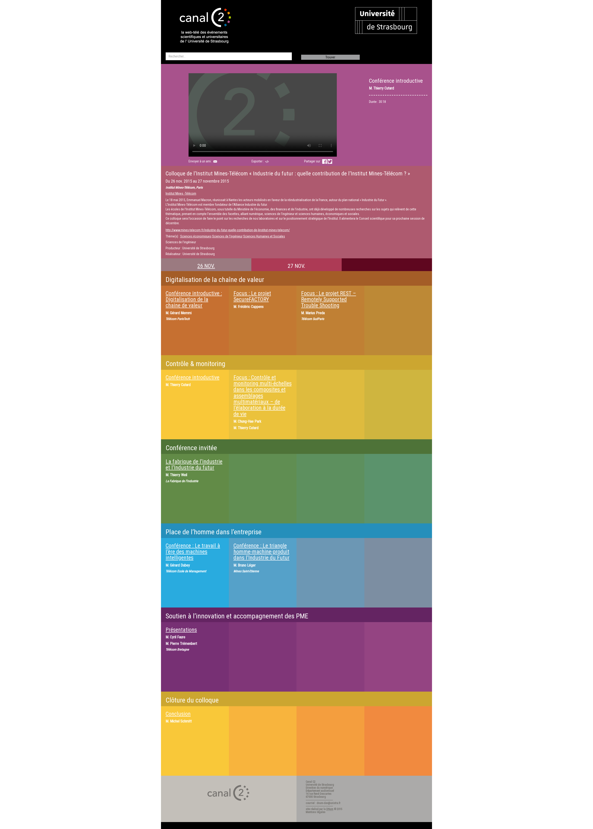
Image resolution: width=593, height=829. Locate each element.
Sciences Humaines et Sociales (264, 236)
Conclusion (178, 714)
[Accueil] (201, 26)
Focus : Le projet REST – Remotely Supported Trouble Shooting (328, 299)
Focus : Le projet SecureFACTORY (252, 296)
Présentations (181, 629)
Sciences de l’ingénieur (227, 236)
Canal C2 (310, 781)
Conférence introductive (192, 377)
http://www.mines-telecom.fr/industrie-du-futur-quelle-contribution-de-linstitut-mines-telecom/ (228, 230)
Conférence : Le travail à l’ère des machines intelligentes (193, 551)
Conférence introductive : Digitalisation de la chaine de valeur (194, 299)
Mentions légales (315, 812)
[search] (229, 56)
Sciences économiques (195, 236)
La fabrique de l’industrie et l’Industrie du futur (194, 464)
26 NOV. (206, 266)
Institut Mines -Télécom (181, 193)
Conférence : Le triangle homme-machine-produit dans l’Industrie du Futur (261, 551)
